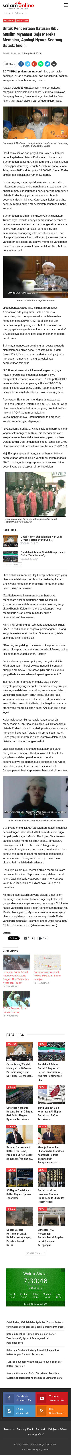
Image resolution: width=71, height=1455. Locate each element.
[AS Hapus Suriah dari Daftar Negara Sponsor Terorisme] (19, 1177)
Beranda (9, 1429)
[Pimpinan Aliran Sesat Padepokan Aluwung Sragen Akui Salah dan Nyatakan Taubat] (16, 962)
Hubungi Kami (36, 1434)
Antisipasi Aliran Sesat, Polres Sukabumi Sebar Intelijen (47, 975)
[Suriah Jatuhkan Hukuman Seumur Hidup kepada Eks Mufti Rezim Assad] (51, 1177)
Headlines (22, 20)
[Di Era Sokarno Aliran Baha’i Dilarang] (16, 999)
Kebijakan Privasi (57, 1429)
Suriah (42, 1044)
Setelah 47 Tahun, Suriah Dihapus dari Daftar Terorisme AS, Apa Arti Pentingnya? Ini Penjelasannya (31, 1338)
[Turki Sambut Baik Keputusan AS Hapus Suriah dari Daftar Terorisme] (51, 1094)
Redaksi (40, 1429)
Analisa (12, 1044)
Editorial (9, 20)
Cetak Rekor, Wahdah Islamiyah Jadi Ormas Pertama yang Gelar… (41, 538)
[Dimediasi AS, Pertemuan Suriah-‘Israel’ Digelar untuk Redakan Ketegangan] (51, 1216)
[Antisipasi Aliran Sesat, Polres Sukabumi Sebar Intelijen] (47, 962)
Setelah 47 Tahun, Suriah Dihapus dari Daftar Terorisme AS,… (43, 554)
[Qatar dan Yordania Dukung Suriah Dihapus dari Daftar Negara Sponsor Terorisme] (19, 1094)
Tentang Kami (25, 1429)
